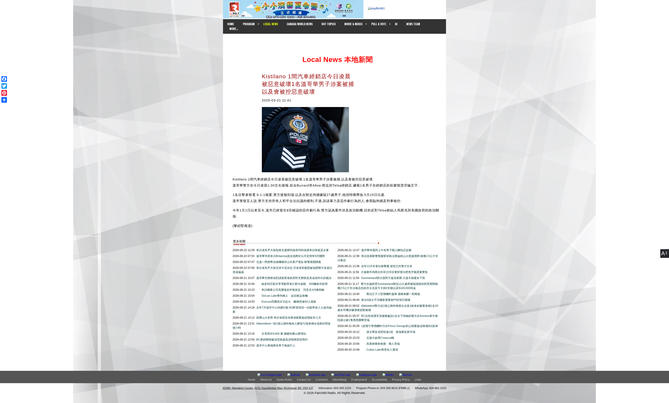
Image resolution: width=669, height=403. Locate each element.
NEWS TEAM (413, 24)
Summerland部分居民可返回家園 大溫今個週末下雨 (393, 277)
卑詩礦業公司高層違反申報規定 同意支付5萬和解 (293, 289)
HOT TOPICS (328, 24)
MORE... (233, 29)
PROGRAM (249, 24)
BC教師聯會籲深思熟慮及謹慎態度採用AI (281, 339)
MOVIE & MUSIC (353, 24)
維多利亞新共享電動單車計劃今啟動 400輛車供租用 (295, 283)
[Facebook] (4, 79)
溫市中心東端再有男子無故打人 (275, 345)
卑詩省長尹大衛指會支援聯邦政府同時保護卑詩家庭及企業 (292, 250)
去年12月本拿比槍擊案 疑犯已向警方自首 (386, 266)
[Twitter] (4, 85)
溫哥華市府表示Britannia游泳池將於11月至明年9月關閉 (290, 256)
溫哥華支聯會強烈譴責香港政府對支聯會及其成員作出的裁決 (294, 277)
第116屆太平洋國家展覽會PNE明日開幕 (385, 299)
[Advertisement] (337, 40)
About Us (266, 379)
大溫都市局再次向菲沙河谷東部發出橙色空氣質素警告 (394, 272)
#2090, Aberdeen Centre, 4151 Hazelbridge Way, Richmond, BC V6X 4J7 (268, 388)
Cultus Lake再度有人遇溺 (382, 349)
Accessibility (379, 379)
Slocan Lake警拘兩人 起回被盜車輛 (285, 295)
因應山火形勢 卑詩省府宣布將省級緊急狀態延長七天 (288, 317)
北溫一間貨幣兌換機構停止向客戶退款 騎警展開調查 (288, 261)
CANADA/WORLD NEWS (300, 24)
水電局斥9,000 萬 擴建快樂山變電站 (284, 333)
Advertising (340, 379)
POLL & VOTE (378, 24)
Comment (322, 379)
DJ (396, 24)
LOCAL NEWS (270, 24)
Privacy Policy (401, 379)
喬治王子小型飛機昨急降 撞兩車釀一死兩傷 (393, 294)
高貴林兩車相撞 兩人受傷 (384, 343)
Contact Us (304, 379)
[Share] (4, 99)
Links (418, 379)
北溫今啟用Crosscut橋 (381, 337)
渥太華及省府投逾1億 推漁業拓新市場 (390, 331)
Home (251, 379)
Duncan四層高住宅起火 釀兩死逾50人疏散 (289, 301)
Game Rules (284, 379)
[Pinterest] (4, 92)
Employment (359, 379)
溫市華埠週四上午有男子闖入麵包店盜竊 (386, 250)
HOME (230, 24)
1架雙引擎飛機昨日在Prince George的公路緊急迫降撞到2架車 (399, 326)
